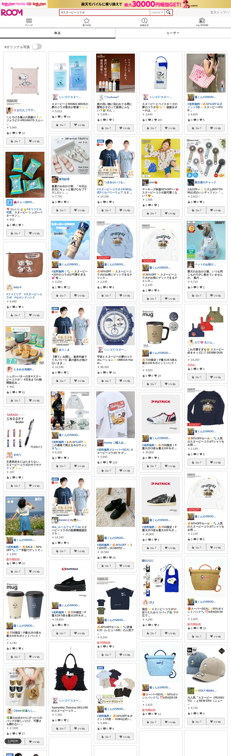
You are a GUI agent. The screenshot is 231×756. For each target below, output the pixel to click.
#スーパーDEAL (120, 449)
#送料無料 (103, 449)
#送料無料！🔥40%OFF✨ (113, 545)
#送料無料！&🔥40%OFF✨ (69, 442)
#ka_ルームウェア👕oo (66, 527)
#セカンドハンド (24, 297)
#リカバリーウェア (111, 192)
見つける (87, 22)
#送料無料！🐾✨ (63, 271)
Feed (29, 22)
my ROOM (202, 22)
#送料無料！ (13, 547)
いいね (36, 141)
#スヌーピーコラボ (108, 189)
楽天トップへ (219, 12)
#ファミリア (13, 294)
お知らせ (144, 22)
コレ (16, 141)
